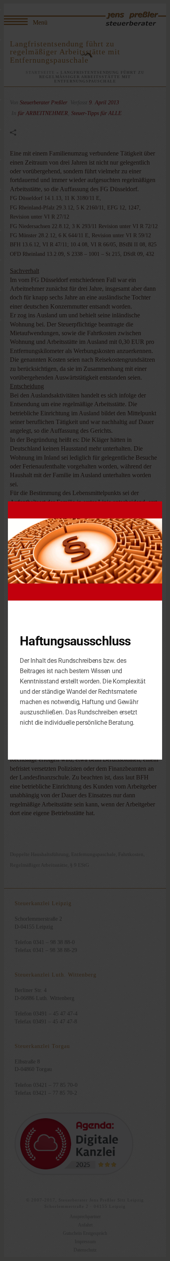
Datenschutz (85, 1250)
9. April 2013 (104, 103)
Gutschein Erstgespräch (85, 1233)
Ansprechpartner (85, 1216)
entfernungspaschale (93, 854)
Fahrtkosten (131, 854)
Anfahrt (85, 1225)
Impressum (85, 1241)
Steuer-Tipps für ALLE (96, 113)
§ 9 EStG (79, 865)
